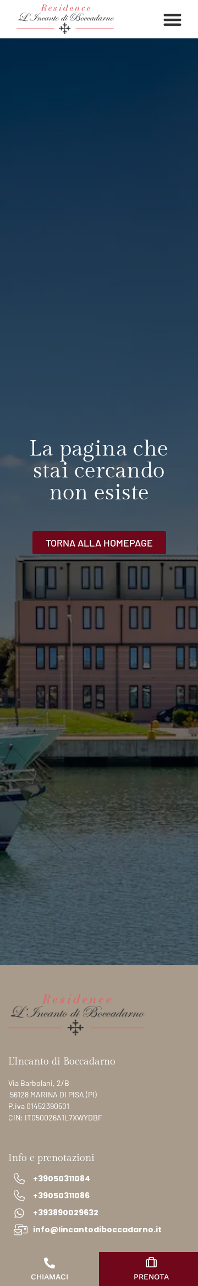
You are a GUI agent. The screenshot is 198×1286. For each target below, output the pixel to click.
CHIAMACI (49, 1276)
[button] (173, 19)
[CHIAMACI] (49, 1262)
